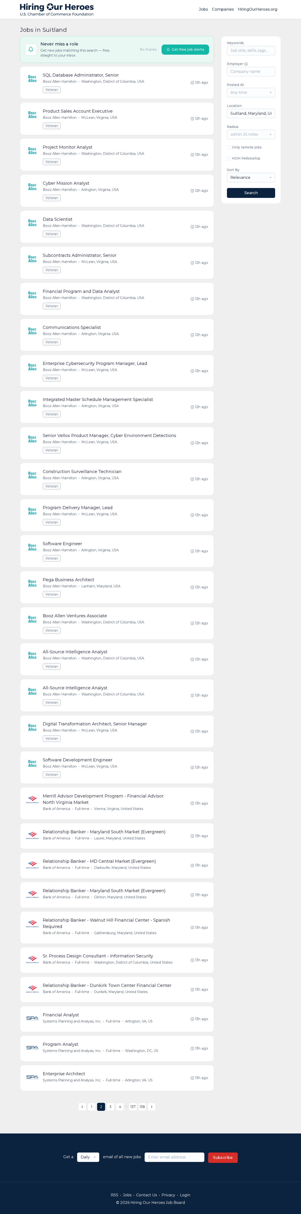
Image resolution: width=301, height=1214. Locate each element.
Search (251, 193)
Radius (232, 127)
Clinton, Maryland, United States (120, 897)
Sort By (233, 170)
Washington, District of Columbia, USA (112, 81)
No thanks (148, 49)
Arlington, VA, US (139, 1021)
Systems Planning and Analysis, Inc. (72, 1021)
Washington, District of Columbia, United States (133, 962)
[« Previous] (82, 1107)
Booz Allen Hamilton (60, 81)
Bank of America (56, 809)
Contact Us (146, 1195)
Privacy (168, 1195)
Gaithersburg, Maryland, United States (125, 933)
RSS (114, 1195)
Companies (223, 9)
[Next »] (152, 1107)
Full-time (82, 809)
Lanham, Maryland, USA (100, 586)
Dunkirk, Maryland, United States (121, 992)
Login (185, 1195)
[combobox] (251, 92)
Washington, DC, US (141, 1051)
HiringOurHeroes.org (257, 9)
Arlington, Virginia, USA (100, 190)
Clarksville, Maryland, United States (122, 868)
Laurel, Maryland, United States (119, 838)
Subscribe (223, 1157)
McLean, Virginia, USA (99, 117)
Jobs (203, 9)
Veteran (51, 90)
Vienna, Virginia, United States (118, 809)
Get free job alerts (188, 49)
